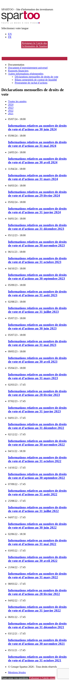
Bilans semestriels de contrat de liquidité (36, 79)
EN (10, 34)
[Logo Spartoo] (20, 22)
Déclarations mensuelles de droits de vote (36, 76)
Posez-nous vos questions (15, 678)
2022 (10, 110)
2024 (10, 104)
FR (9, 37)
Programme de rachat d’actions (31, 82)
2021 (10, 113)
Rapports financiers (18, 70)
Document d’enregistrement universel (28, 67)
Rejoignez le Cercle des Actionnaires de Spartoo (34, 45)
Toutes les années (17, 101)
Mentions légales (17, 672)
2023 (10, 107)
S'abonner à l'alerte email (42, 678)
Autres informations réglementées (25, 73)
